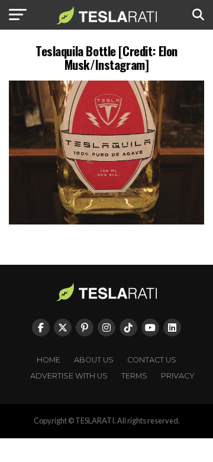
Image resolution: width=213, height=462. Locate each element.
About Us (94, 359)
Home (48, 359)
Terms (134, 375)
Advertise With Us (69, 375)
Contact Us (151, 359)
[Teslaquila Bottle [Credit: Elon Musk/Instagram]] (106, 221)
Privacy (178, 375)
